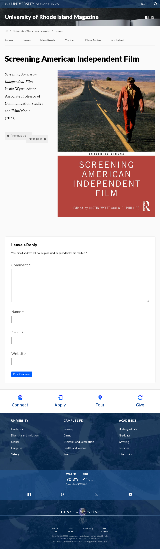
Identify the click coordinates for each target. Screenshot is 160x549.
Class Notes (93, 40)
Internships (125, 454)
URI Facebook (29, 494)
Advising (124, 442)
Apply (60, 405)
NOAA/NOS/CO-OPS (79, 484)
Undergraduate (128, 429)
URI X (97, 494)
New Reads (47, 40)
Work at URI (55, 530)
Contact (70, 40)
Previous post (20, 135)
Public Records (71, 530)
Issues (27, 40)
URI (6, 31)
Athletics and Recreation (79, 442)
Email (17, 333)
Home (9, 40)
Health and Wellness (76, 448)
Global (15, 442)
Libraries (124, 448)
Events (68, 454)
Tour (100, 405)
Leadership (17, 429)
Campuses (17, 448)
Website (18, 354)
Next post (35, 139)
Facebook (147, 17)
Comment (20, 265)
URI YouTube (130, 494)
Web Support (104, 530)
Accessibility (88, 528)
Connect (20, 405)
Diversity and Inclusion (25, 436)
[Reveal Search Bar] (155, 4)
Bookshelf (117, 40)
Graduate (125, 436)
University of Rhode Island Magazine (52, 16)
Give (140, 405)
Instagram (153, 17)
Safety (15, 454)
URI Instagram (63, 494)
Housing (69, 429)
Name (17, 312)
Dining (67, 436)
